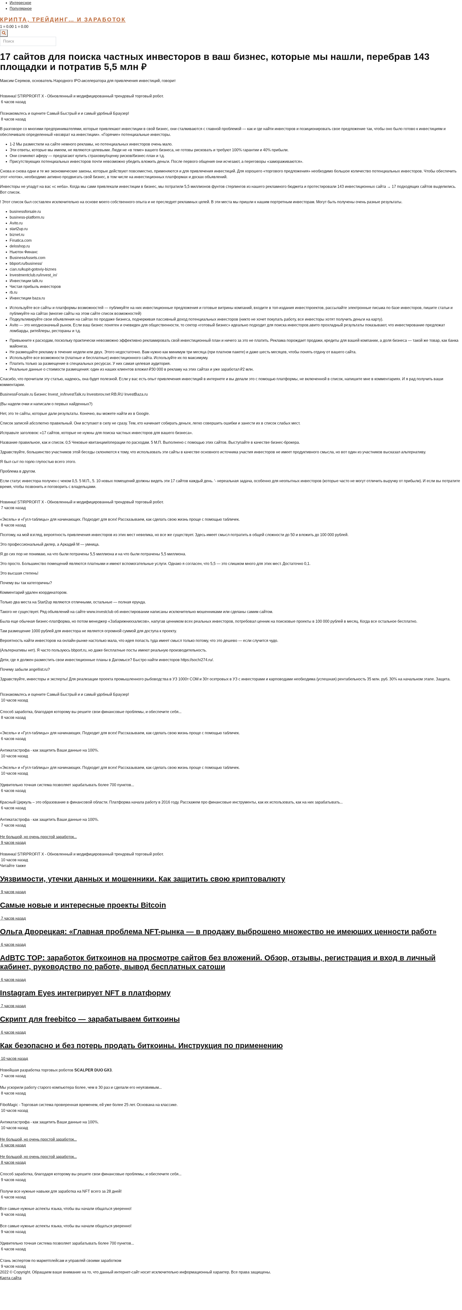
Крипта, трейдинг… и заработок (63, 19)
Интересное (20, 3)
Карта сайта (10, 1278)
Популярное (21, 8)
